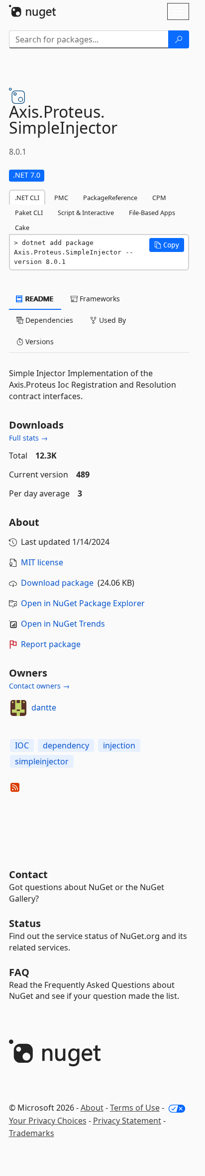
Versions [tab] (38, 341)
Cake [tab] (22, 227)
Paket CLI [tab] (29, 212)
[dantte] (18, 708)
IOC (22, 745)
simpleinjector (42, 761)
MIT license (42, 562)
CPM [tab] (159, 197)
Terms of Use (135, 1107)
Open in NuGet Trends (63, 623)
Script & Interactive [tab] (86, 212)
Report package (51, 644)
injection (119, 745)
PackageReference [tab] (110, 197)
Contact (28, 874)
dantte (43, 707)
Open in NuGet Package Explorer (83, 603)
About (92, 1107)
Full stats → (28, 438)
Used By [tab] (111, 320)
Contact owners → (39, 686)
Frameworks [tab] (99, 298)
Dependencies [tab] (48, 320)
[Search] (178, 39)
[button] (166, 245)
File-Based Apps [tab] (152, 212)
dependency (66, 745)
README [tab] (38, 298)
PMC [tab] (61, 197)
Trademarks (31, 1133)
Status (25, 923)
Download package (57, 582)
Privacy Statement (127, 1120)
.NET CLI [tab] (27, 197)
